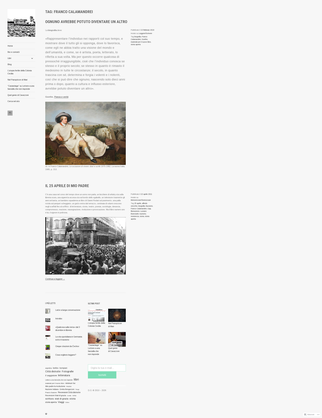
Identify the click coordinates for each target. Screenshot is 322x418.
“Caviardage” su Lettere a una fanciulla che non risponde (21, 87)
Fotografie (68, 371)
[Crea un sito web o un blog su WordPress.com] (46, 414)
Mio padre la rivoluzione (55, 386)
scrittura (49, 398)
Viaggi (61, 402)
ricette (69, 395)
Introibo (58, 319)
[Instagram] (10, 113)
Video (67, 402)
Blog (10, 64)
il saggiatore (51, 375)
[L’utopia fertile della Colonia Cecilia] (97, 315)
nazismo (142, 214)
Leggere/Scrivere (145, 33)
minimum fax (70, 383)
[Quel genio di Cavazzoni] (117, 339)
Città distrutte (53, 371)
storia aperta (136, 44)
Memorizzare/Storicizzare (141, 200)
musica (68, 386)
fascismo (149, 206)
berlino (55, 368)
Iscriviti (102, 375)
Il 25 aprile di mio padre (67, 185)
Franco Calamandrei (139, 209)
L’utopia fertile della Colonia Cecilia (20, 72)
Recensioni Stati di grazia (55, 395)
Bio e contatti (13, 52)
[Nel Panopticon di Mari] (117, 315)
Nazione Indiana (51, 389)
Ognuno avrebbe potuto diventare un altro (86, 21)
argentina (48, 368)
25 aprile (137, 203)
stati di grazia (61, 398)
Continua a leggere (55, 279)
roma (74, 395)
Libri (9, 58)
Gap (149, 209)
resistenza (135, 216)
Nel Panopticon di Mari (17, 80)
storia (142, 216)
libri (76, 379)
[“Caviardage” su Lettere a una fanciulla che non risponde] (97, 338)
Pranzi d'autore (51, 392)
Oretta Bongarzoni (67, 389)
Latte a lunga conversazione (67, 310)
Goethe (145, 39)
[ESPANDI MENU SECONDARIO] (32, 58)
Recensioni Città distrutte (69, 392)
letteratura (64, 375)
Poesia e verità (61, 97)
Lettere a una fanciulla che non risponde (59, 380)
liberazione (135, 211)
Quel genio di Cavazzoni (18, 95)
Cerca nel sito (14, 101)
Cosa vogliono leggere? (65, 355)
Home (10, 46)
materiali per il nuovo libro (141, 42)
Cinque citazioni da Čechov (67, 346)
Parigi (77, 389)
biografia (137, 37)
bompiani (63, 368)
